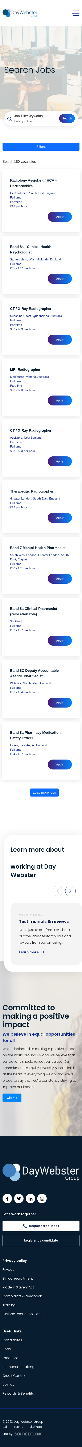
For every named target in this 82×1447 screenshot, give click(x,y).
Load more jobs (44, 792)
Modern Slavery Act (18, 1287)
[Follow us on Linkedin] (30, 1198)
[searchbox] (35, 121)
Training (9, 1305)
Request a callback (44, 1226)
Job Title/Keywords (28, 116)
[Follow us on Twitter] (19, 1198)
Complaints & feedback (22, 1296)
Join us (8, 1384)
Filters (41, 146)
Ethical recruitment (18, 1278)
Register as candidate (41, 1240)
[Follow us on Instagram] (42, 1198)
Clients (12, 1098)
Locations (11, 1357)
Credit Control (14, 1375)
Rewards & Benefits (18, 1393)
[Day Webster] (20, 13)
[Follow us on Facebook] (7, 1198)
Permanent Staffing (18, 1366)
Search (67, 118)
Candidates (12, 1340)
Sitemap (35, 1427)
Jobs (7, 1349)
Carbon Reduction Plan (22, 1313)
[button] (58, 891)
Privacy (8, 1269)
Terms (18, 1427)
